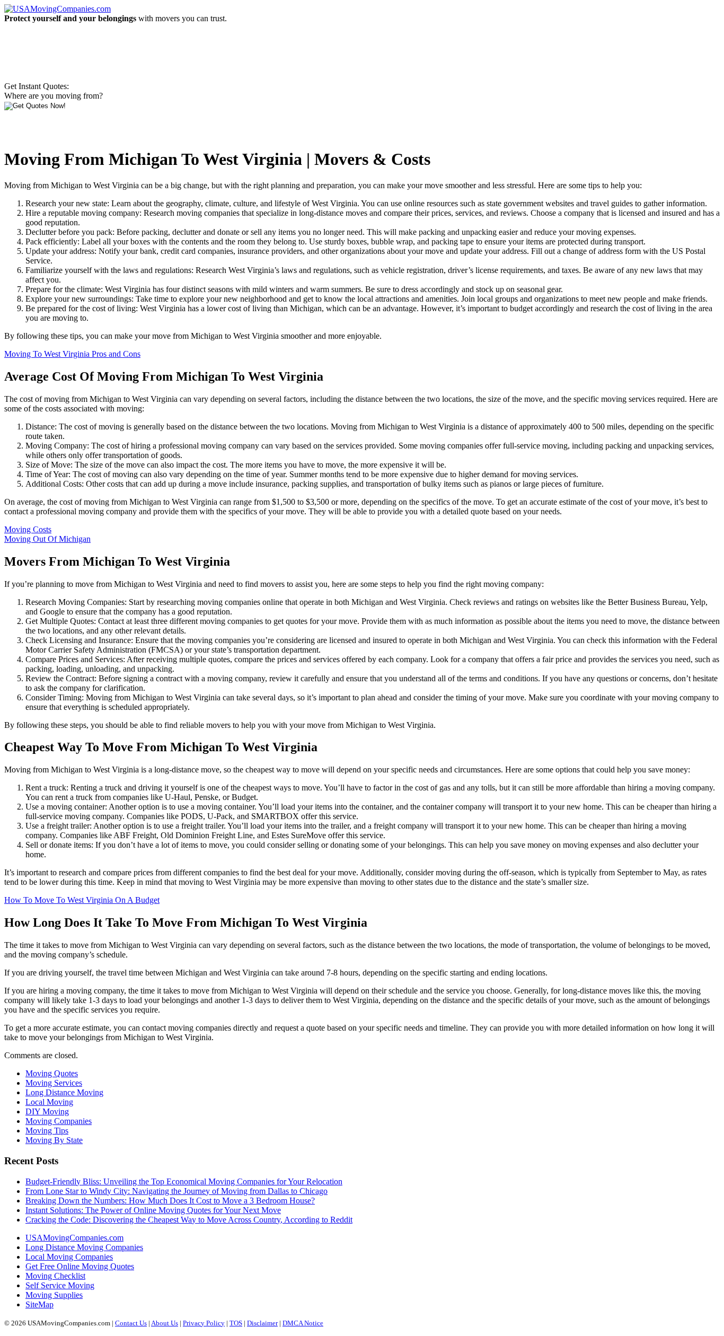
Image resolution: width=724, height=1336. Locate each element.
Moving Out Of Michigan (47, 538)
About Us (164, 1323)
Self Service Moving (59, 1285)
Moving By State (54, 1140)
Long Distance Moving (64, 1092)
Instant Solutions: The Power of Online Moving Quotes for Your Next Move (153, 1210)
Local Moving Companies (69, 1256)
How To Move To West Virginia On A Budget (82, 899)
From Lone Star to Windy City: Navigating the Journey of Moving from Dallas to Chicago (176, 1191)
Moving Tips (46, 1130)
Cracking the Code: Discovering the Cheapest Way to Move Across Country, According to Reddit (188, 1219)
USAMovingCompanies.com (74, 1237)
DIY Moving (47, 1111)
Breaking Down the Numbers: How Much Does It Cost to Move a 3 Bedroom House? (170, 1200)
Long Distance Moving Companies (84, 1247)
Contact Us (131, 1323)
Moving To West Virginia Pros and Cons (72, 353)
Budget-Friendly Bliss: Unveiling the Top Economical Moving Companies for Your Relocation (183, 1181)
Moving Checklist (55, 1275)
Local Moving (49, 1101)
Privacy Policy (204, 1323)
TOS (235, 1323)
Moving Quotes (51, 1073)
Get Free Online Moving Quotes (79, 1266)
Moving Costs (27, 529)
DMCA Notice (302, 1323)
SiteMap (39, 1304)
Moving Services (53, 1082)
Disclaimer (262, 1323)
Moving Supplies (54, 1294)
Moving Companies (58, 1121)
